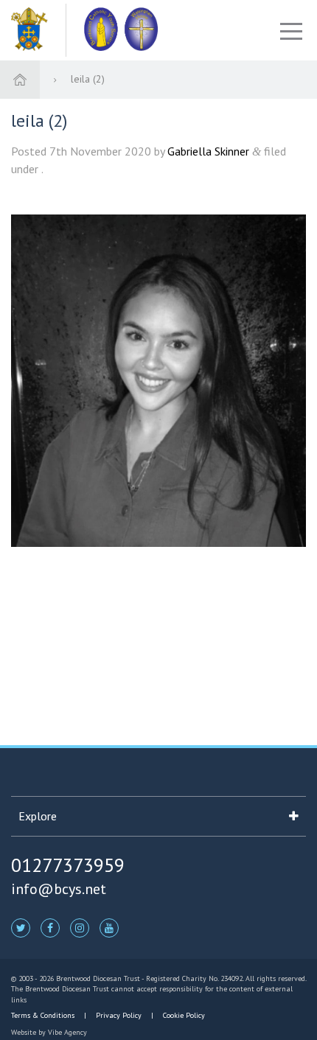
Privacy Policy (119, 1015)
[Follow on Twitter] (20, 927)
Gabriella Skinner (208, 151)
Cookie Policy (183, 1015)
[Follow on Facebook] (50, 927)
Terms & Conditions (44, 1015)
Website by (49, 1032)
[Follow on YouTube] (109, 927)
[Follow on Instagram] (79, 927)
